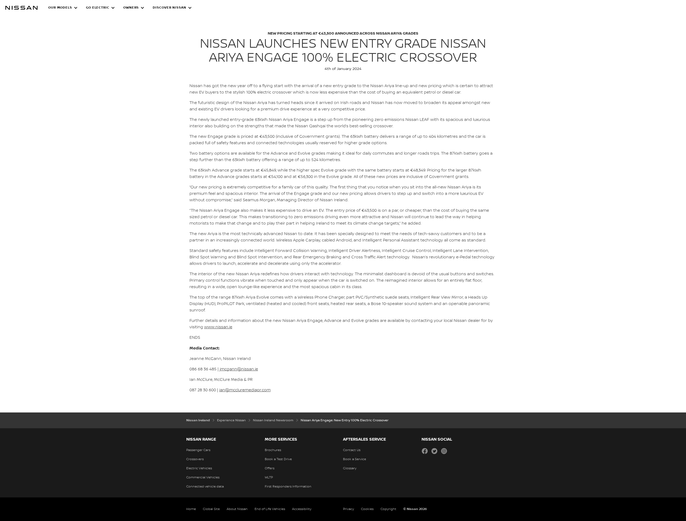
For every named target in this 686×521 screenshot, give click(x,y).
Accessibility (301, 509)
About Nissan (237, 509)
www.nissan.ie (218, 327)
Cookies (367, 509)
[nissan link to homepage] (21, 8)
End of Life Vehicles (270, 509)
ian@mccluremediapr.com (245, 390)
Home (191, 509)
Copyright (388, 509)
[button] (63, 8)
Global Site (211, 509)
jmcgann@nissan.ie (239, 369)
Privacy (348, 509)
